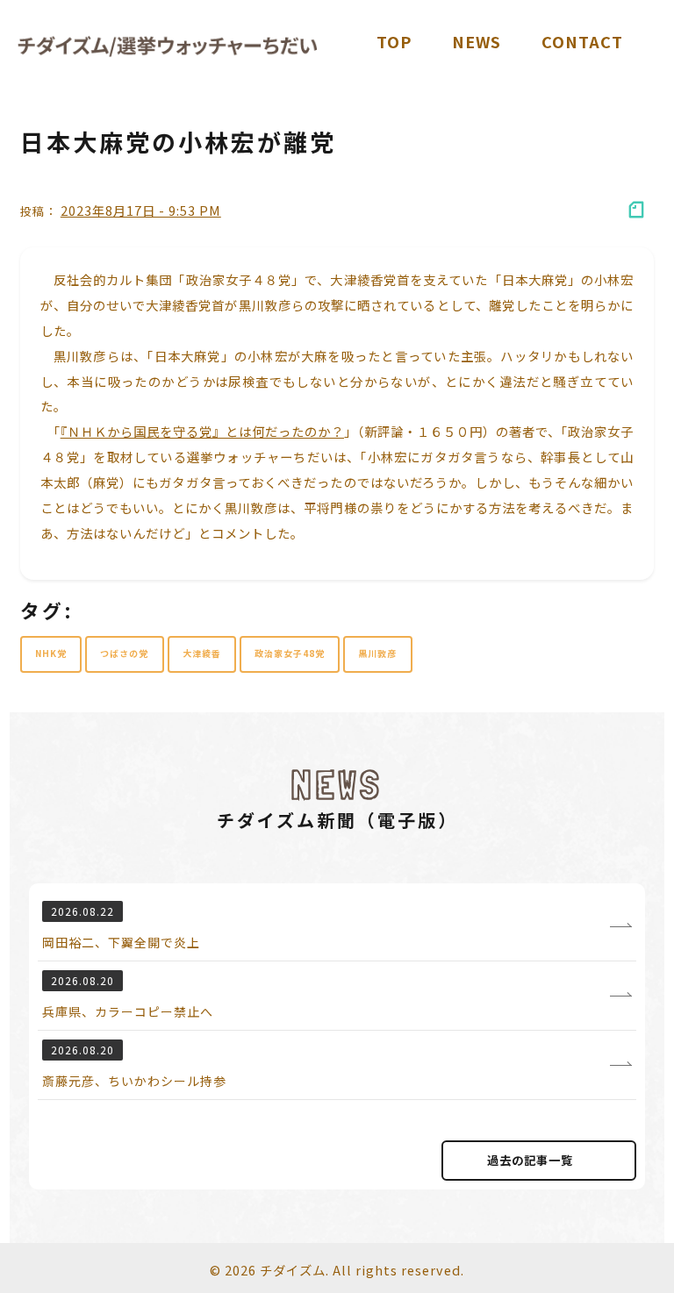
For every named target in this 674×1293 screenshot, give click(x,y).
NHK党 (51, 653)
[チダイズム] (168, 46)
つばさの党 (124, 653)
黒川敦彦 (377, 653)
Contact (582, 41)
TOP (394, 41)
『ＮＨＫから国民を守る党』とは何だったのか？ (202, 431)
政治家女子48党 (290, 653)
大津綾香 (202, 653)
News (476, 41)
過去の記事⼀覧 (530, 1160)
